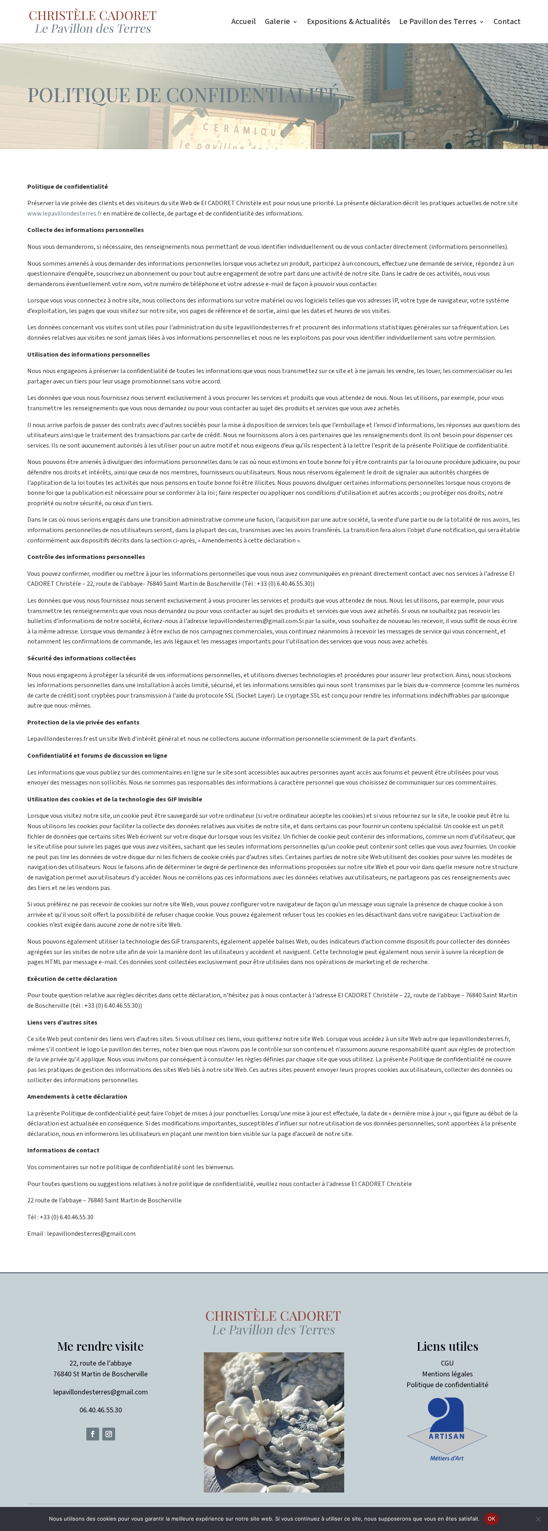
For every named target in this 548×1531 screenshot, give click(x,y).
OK (491, 1518)
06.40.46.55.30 (100, 1410)
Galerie (277, 21)
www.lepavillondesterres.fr (64, 213)
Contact (507, 21)
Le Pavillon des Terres (438, 21)
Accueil (243, 21)
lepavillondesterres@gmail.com (100, 1392)
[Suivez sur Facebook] (92, 1434)
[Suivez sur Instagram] (108, 1434)
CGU (447, 1363)
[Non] (538, 1519)
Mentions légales (447, 1374)
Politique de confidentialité (447, 1385)
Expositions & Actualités (348, 21)
